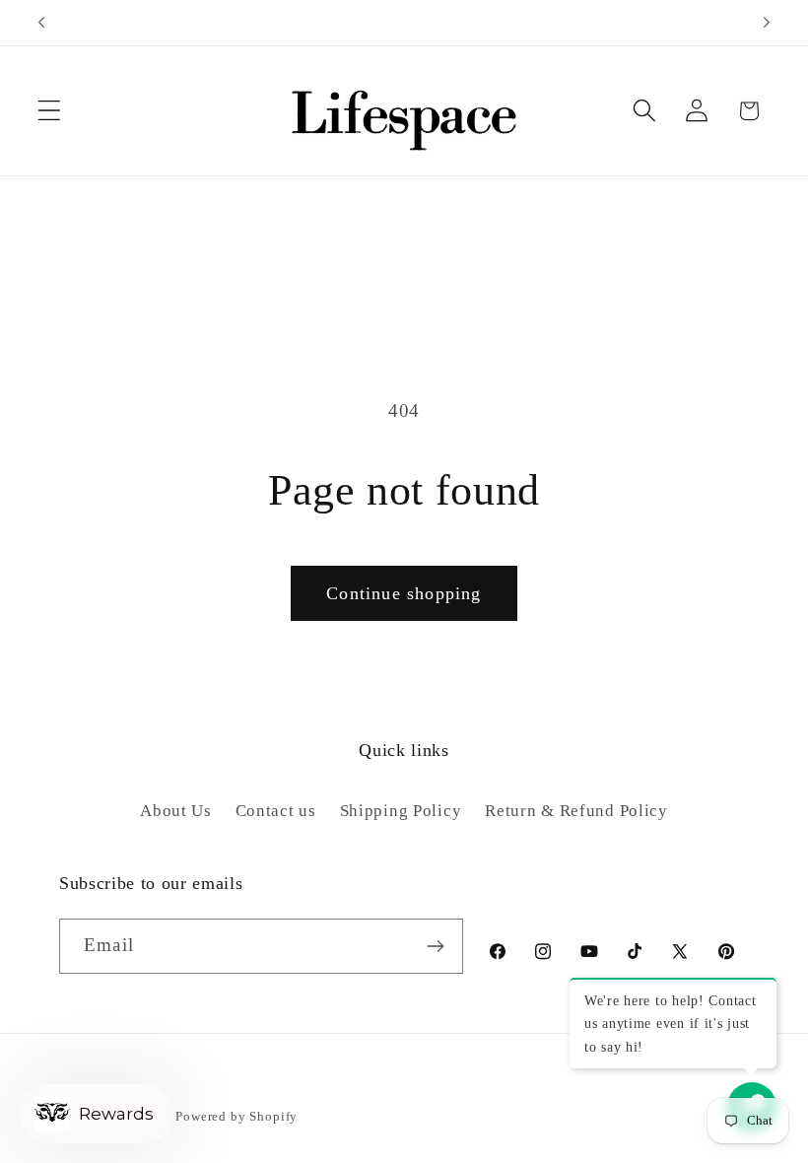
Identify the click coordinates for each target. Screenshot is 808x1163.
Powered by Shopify (236, 1116)
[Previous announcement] (41, 22)
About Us (176, 810)
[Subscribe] (436, 946)
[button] (50, 111)
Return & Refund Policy (576, 810)
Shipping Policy (401, 810)
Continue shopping (403, 593)
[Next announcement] (766, 22)
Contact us (276, 810)
